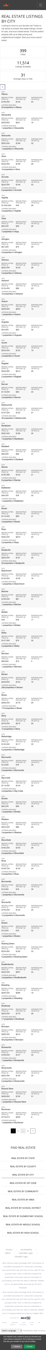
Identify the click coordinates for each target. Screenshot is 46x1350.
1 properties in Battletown (12, 500)
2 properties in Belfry (10, 645)
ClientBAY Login (26, 1253)
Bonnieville (6, 881)
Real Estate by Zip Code (23, 1183)
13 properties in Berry (10, 728)
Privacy (9, 1249)
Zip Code (12, 1324)
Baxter (4, 508)
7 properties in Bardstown (12, 438)
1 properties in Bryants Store (13, 1101)
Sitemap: (4, 1322)
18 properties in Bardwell (12, 459)
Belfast (4, 612)
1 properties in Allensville (12, 148)
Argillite (4, 197)
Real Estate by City (23, 1174)
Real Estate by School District (23, 1207)
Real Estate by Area (23, 1199)
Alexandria (6, 114)
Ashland (5, 280)
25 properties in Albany (11, 107)
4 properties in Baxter (10, 521)
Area (31, 1324)
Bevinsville (6, 757)
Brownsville (6, 1067)
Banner (4, 384)
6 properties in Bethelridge (12, 749)
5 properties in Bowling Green (14, 956)
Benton (4, 674)
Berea (4, 694)
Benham (5, 653)
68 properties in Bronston (12, 1039)
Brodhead (5, 1005)
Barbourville (6, 404)
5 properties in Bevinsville (12, 770)
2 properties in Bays (10, 542)
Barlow (4, 466)
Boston (4, 922)
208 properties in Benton (12, 687)
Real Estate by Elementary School (23, 1216)
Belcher (4, 591)
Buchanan (5, 1109)
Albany (4, 94)
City (39, 1322)
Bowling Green (7, 943)
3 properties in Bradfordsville (13, 977)
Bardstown (6, 425)
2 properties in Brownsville (13, 1081)
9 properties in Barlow (10, 480)
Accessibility (26, 1249)
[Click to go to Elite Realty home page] (8, 5)
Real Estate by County (23, 1166)
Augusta (5, 321)
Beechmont (6, 570)
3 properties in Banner (11, 397)
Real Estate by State (23, 1158)
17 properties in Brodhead (12, 1018)
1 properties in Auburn (11, 314)
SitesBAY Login (21, 1256)
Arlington (5, 239)
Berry (3, 715)
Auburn (4, 301)
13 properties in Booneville (13, 915)
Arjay (3, 218)
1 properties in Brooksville (12, 1060)
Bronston (5, 1026)
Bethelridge (6, 736)
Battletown (6, 487)
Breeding (5, 985)
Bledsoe (5, 819)
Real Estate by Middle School (23, 1224)
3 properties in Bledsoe (11, 832)
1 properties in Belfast (10, 625)
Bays (3, 529)
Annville (5, 176)
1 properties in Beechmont (12, 583)
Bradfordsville (7, 964)
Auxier (4, 342)
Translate (41, 1331)
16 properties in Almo (10, 169)
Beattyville (6, 549)
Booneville (6, 902)
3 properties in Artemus (11, 273)
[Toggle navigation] (40, 5)
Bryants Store (7, 1088)
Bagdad (4, 363)
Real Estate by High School (23, 1232)
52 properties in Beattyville (13, 563)
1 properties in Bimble (10, 811)
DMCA (8, 1253)
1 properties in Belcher (11, 604)
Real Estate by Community (23, 1191)
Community (23, 1324)
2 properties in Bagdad (11, 376)
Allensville (6, 135)
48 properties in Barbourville (13, 418)
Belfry (4, 632)
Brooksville (6, 1047)
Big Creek (5, 777)
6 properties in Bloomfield (12, 853)
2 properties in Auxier (10, 355)
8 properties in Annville (11, 190)
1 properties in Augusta (11, 335)
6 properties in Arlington (11, 252)
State (23, 1322)
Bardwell (5, 446)
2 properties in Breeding (11, 998)
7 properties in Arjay (10, 231)
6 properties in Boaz (10, 873)
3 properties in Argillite (11, 210)
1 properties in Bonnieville (12, 894)
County (32, 1322)
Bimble (4, 798)
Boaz (3, 860)
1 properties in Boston (10, 936)
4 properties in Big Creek (12, 790)
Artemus (5, 259)
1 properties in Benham (11, 666)
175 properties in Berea (11, 708)
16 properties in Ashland (12, 293)
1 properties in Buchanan (12, 1122)
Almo (3, 156)
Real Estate (14, 1322)
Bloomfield (6, 840)
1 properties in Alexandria (12, 127)
